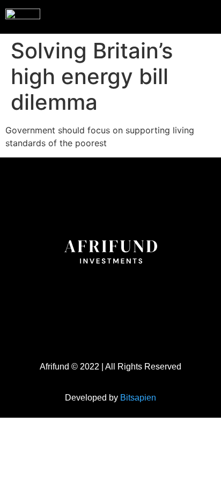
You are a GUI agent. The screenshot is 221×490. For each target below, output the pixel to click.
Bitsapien (138, 397)
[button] (191, 15)
